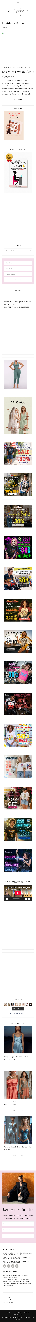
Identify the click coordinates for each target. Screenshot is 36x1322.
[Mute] (26, 899)
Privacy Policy (18, 1314)
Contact (18, 1312)
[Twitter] (9, 1266)
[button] (18, 2)
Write (9, 1312)
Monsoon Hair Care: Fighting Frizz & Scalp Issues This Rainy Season (17, 1257)
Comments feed (8, 1300)
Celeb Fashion (7, 67)
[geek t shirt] (18, 840)
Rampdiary (18, 11)
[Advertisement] (18, 219)
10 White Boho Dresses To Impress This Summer (16, 1276)
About (26, 1312)
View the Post (18, 1065)
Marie (5, 1283)
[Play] (7, 899)
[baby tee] (18, 684)
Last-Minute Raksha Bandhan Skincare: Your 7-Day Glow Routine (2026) (18, 1253)
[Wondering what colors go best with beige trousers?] (16, 1004)
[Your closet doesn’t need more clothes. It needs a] (5, 1004)
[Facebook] (5, 1266)
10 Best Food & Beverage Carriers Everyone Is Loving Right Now (16, 1280)
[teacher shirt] (18, 746)
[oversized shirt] (18, 809)
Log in (5, 1295)
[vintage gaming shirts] (18, 715)
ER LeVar (6, 1279)
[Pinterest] (13, 1266)
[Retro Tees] (18, 621)
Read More (18, 99)
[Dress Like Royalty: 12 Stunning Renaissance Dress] (30, 1004)
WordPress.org (8, 1302)
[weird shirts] (18, 558)
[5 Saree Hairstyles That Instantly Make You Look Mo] (20, 1004)
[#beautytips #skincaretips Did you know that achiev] (23, 1004)
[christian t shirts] (18, 464)
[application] (18, 893)
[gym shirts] (18, 652)
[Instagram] (17, 1266)
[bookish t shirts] (18, 527)
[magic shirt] (18, 872)
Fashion (15, 67)
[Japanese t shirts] (18, 496)
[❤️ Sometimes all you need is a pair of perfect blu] (12, 1004)
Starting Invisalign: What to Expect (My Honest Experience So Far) (16, 1261)
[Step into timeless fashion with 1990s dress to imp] (27, 1004)
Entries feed (7, 1297)
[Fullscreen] (29, 899)
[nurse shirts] (18, 777)
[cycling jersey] (18, 590)
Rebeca (5, 1275)
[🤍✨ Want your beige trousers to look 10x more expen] (9, 1004)
